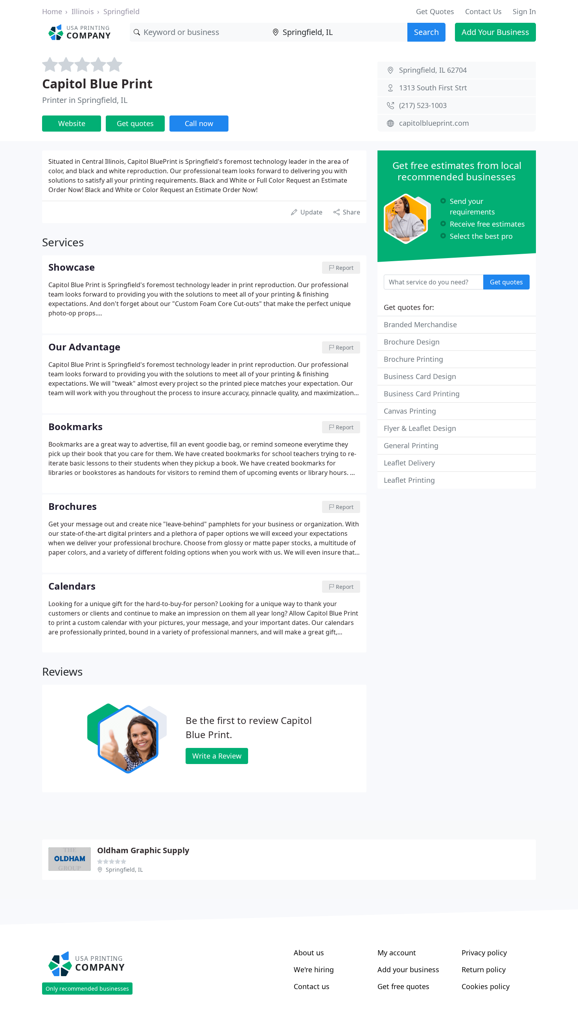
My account (396, 952)
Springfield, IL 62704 (433, 70)
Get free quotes (403, 986)
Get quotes (135, 123)
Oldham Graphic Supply (143, 850)
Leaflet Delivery (409, 462)
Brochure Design (412, 341)
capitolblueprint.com (434, 123)
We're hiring (314, 969)
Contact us (311, 986)
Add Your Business (495, 32)
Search (426, 32)
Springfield (121, 11)
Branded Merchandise (420, 324)
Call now (199, 123)
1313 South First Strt (433, 87)
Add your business (408, 969)
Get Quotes (435, 11)
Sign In (524, 11)
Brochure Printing (413, 359)
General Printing (411, 445)
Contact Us (483, 11)
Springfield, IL (124, 869)
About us (309, 952)
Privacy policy (484, 952)
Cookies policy (486, 986)
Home (52, 11)
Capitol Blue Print (97, 83)
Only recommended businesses (87, 988)
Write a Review (216, 755)
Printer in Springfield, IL (84, 100)
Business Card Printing (422, 393)
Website (71, 123)
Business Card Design (420, 376)
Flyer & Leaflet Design (420, 428)
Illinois (83, 11)
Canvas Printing (410, 411)
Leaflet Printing (409, 480)
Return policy (484, 969)
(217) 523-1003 (423, 105)
